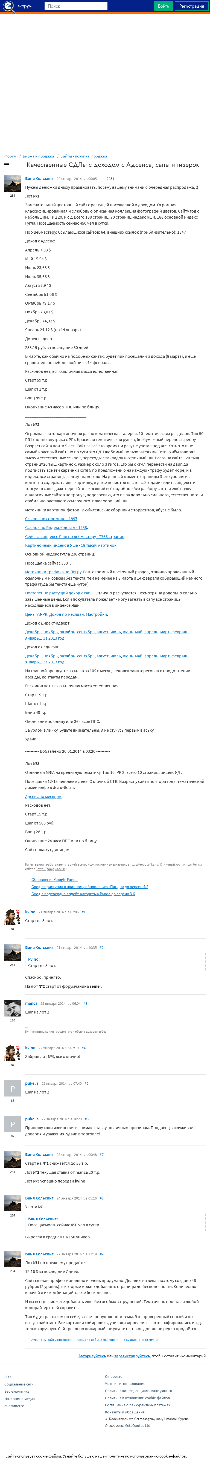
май (138, 631)
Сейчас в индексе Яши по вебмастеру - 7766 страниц (74, 536)
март (165, 631)
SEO (7, 1376)
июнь (128, 631)
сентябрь (86, 631)
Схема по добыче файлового (98, 1340)
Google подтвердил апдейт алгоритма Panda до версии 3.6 (83, 893)
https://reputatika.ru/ (144, 864)
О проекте (113, 1376)
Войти (163, 6)
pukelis (32, 1083)
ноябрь (50, 631)
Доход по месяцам (66, 614)
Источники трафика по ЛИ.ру (53, 571)
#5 (87, 1083)
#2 (102, 947)
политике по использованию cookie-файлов (146, 1456)
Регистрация (191, 6)
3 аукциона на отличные (141, 1340)
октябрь (67, 631)
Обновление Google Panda (54, 879)
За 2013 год (54, 638)
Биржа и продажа (38, 156)
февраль (179, 631)
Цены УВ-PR (36, 614)
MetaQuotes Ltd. (137, 1425)
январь (32, 638)
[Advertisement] (105, 27)
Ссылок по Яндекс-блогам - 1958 (56, 527)
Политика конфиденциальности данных (139, 1390)
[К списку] (16, 165)
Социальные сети (19, 1384)
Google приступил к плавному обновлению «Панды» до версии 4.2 (89, 886)
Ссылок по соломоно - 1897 (51, 518)
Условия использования (125, 1383)
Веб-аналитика (17, 1391)
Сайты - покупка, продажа (83, 156)
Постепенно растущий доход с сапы (59, 592)
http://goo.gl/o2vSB (51, 869)
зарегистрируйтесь (132, 1355)
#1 (84, 911)
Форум (10, 156)
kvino (30, 911)
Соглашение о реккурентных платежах (137, 1404)
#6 (87, 1118)
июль (115, 631)
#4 (84, 1047)
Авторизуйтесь (92, 1355)
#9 (102, 1254)
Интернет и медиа (19, 1398)
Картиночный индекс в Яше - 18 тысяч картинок (70, 545)
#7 (102, 1154)
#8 (102, 1198)
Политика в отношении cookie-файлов (137, 1397)
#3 (86, 1003)
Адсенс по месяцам (43, 796)
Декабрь (33, 631)
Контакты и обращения (125, 1412)
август (103, 631)
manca (31, 1003)
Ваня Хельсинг (39, 178)
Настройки (96, 614)
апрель (151, 631)
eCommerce (14, 1405)
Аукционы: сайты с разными (51, 1340)
